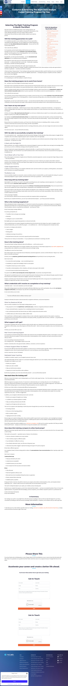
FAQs (47, 662)
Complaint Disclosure (50, 666)
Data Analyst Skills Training (36, 656)
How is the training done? (52, 50)
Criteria (28, 1)
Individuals (22, 656)
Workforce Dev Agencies (24, 662)
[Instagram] (1, 11)
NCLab (57, 1)
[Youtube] (1, 13)
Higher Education (23, 660)
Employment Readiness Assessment (37, 672)
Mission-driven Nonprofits (24, 664)
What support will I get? (52, 54)
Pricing (48, 1)
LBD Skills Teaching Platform (36, 675)
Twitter (60, 656)
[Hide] (0, 17)
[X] (1, 15)
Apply (53, 1)
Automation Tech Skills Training (37, 660)
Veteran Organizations (24, 668)
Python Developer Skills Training (37, 658)
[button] (26, 673)
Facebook (61, 658)
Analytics (23, 1)
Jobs (47, 660)
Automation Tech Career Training (37, 668)
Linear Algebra (33, 673)
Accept (14, 681)
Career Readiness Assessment (36, 670)
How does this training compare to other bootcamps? (52, 60)
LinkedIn (60, 660)
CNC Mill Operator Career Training (37, 662)
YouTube (60, 662)
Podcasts (48, 658)
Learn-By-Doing (42, 1)
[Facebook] (1, 7)
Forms (47, 664)
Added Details (34, 1)
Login (61, 1)
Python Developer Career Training (37, 666)
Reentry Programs (23, 666)
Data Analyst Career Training (36, 664)
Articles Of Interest (49, 656)
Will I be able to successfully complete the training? (52, 41)
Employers (22, 658)
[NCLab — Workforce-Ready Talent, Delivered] (11, 1)
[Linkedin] (1, 9)
